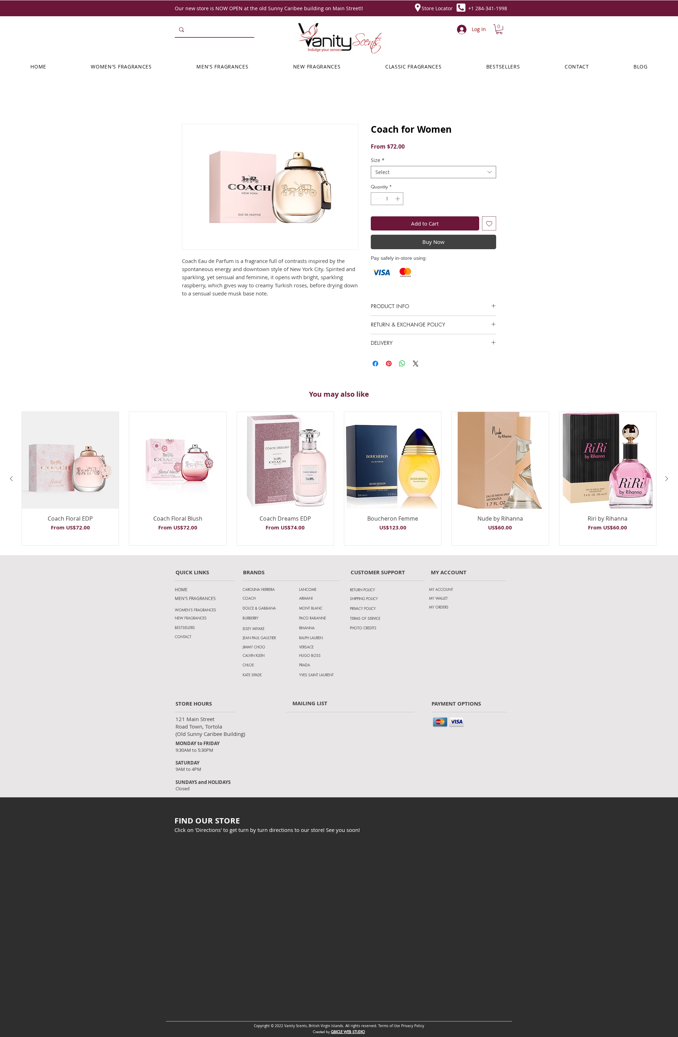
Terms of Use (389, 1027)
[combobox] (433, 173)
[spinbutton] (387, 200)
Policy (419, 1027)
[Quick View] (70, 461)
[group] (339, 479)
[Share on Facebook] (375, 364)
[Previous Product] (11, 479)
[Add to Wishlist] (489, 224)
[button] (499, 29)
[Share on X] (415, 364)
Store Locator (437, 8)
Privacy (407, 1027)
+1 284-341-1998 (487, 8)
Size (378, 161)
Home (190, 99)
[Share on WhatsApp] (402, 364)
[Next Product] (666, 479)
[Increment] (398, 200)
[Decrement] (376, 200)
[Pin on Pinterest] (389, 364)
